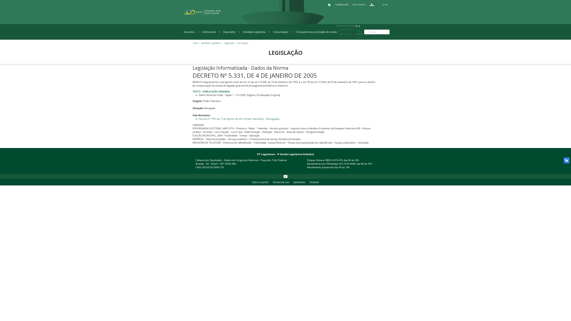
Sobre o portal (260, 182)
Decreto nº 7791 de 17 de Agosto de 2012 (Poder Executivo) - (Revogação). (239, 119)
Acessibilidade (341, 4)
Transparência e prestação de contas (316, 32)
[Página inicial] (202, 12)
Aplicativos (299, 182)
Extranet (314, 182)
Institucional (209, 32)
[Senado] (377, 4)
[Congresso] (371, 4)
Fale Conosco (359, 4)
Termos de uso (280, 182)
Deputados (229, 32)
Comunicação (280, 32)
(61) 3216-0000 (347, 163)
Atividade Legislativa (254, 32)
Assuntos (189, 32)
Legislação (229, 43)
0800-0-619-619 (334, 160)
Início (195, 43)
